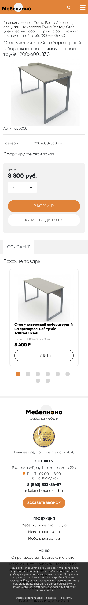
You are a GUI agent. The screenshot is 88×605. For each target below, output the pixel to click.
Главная (10, 22)
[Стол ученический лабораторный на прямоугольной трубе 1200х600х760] (44, 298)
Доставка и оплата (58, 557)
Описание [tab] (18, 246)
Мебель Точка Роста (38, 22)
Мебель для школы (44, 532)
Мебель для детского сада (44, 525)
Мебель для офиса (44, 538)
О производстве (25, 557)
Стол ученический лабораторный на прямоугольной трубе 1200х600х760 (43, 328)
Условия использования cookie (36, 597)
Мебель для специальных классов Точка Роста (40, 24)
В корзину (44, 206)
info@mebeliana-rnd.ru (44, 490)
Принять (66, 597)
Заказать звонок (44, 503)
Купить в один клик (44, 220)
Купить (44, 355)
